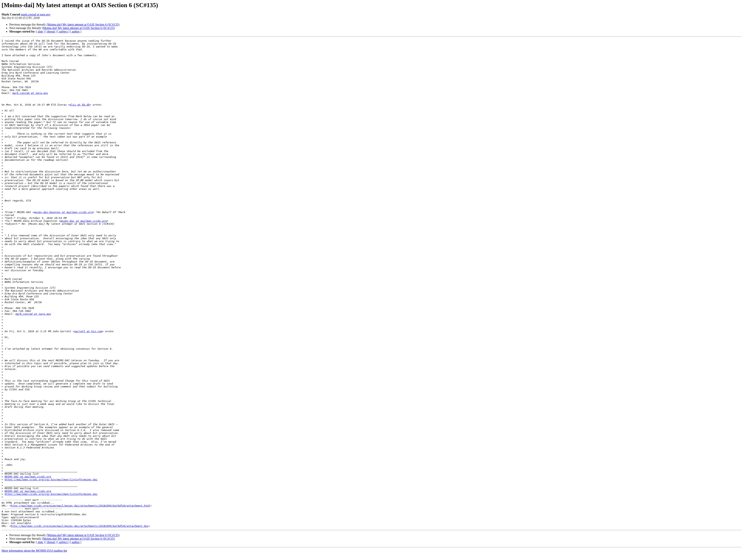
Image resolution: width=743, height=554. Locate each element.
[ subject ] (63, 31)
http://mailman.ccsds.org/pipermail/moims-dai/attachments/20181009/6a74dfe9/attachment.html (80, 505)
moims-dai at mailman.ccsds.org (83, 220)
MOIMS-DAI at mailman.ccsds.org (28, 476)
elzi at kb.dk (80, 104)
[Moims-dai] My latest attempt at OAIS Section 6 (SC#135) (83, 24)
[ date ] (40, 31)
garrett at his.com (88, 331)
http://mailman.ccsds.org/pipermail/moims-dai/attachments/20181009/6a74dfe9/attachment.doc (80, 526)
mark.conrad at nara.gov (36, 14)
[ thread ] (50, 31)
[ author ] (75, 31)
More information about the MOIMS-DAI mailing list (34, 550)
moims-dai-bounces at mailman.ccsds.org (63, 212)
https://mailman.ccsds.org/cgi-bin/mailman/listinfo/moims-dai (51, 479)
